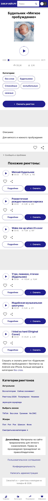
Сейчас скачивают (26, 391)
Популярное (23, 397)
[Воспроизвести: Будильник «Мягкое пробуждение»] (24, 51)
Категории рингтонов (18, 380)
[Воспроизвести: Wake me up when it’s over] (6, 229)
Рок (14, 424)
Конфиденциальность (24, 466)
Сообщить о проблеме (15, 155)
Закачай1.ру (8, 3)
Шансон (21, 424)
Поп (4, 424)
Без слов (14, 413)
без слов (9, 78)
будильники (26, 78)
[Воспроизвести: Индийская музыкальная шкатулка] (6, 305)
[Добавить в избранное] (35, 148)
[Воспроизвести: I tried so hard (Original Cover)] (6, 334)
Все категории (9, 391)
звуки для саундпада (12, 402)
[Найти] (36, 4)
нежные (9, 93)
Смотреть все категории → (15, 430)
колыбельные (30, 85)
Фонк (29, 424)
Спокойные (11, 85)
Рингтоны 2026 (9, 397)
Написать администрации (24, 473)
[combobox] (25, 4)
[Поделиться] (11, 181)
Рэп (9, 424)
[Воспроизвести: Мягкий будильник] (6, 173)
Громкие (24, 413)
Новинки (35, 397)
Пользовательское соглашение (24, 459)
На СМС (32, 413)
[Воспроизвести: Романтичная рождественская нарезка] (6, 201)
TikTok (5, 413)
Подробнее (12, 188)
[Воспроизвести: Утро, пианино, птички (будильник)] (6, 276)
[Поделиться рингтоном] (42, 148)
